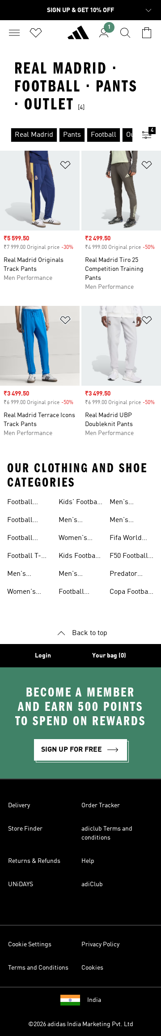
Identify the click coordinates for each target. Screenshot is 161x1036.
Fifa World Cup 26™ (126, 539)
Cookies (92, 968)
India (94, 1000)
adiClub (92, 884)
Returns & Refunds (34, 861)
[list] (66, 135)
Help (87, 861)
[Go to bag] (146, 33)
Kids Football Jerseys (79, 557)
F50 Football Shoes (129, 557)
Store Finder (25, 829)
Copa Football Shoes (131, 592)
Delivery (19, 805)
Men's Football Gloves (122, 521)
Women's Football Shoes (21, 592)
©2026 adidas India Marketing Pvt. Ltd (80, 1024)
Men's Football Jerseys (71, 521)
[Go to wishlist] (36, 33)
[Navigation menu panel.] (14, 33)
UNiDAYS (20, 884)
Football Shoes (20, 503)
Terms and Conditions (38, 968)
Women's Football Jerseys (73, 539)
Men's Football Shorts (71, 574)
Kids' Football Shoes (80, 503)
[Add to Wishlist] (65, 166)
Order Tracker (100, 805)
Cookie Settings (29, 944)
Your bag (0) (109, 656)
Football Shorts (20, 539)
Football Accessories (78, 592)
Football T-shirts (24, 557)
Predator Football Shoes (123, 574)
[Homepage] (78, 36)
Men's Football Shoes (20, 574)
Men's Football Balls (131, 503)
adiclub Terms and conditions (106, 833)
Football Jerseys (20, 521)
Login (43, 656)
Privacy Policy (100, 944)
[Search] (125, 33)
